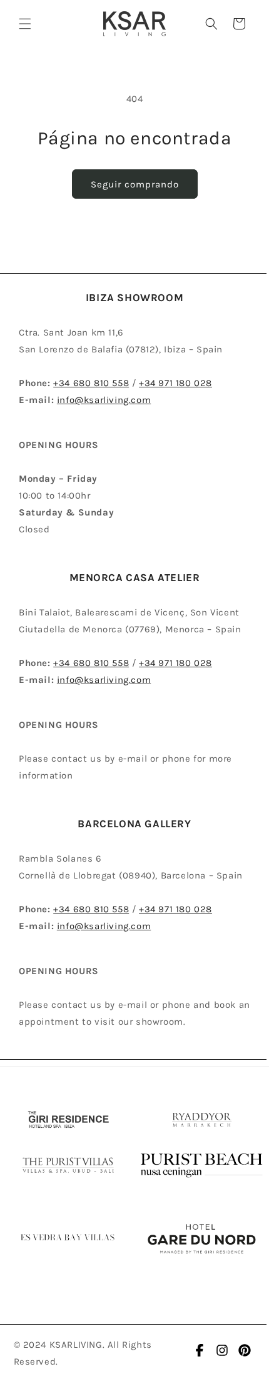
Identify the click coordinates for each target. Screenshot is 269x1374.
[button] (25, 23)
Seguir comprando (135, 184)
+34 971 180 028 (175, 383)
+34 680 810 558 (91, 383)
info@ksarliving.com (104, 400)
